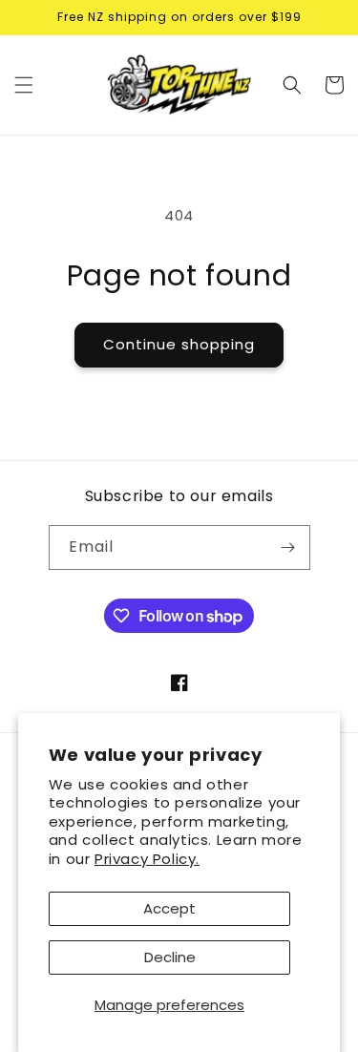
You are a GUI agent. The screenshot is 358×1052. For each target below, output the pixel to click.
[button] (24, 85)
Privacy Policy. (147, 859)
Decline (170, 957)
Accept (169, 908)
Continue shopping (179, 344)
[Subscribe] (288, 547)
